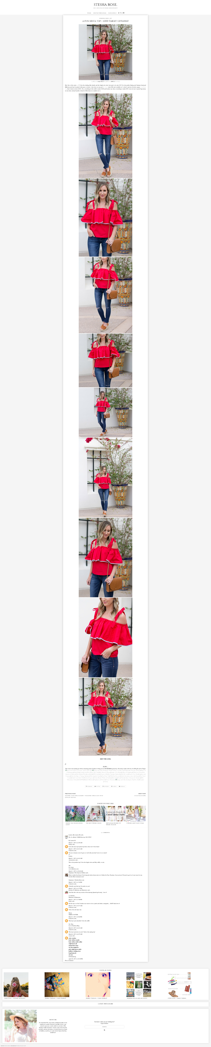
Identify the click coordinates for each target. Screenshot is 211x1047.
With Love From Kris (139, 772)
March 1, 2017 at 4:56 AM (75, 842)
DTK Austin (96, 774)
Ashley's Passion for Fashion (132, 778)
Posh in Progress (88, 778)
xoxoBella (89, 774)
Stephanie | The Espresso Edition (77, 873)
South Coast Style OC (77, 778)
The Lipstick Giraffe (95, 776)
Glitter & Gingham (127, 772)
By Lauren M (72, 840)
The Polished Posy (81, 774)
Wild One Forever (115, 776)
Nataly (70, 844)
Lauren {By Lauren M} (75, 835)
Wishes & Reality (106, 778)
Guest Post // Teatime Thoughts (14, 998)
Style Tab (114, 778)
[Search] (104, 1030)
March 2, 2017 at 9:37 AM (75, 905)
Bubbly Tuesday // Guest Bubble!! (55, 998)
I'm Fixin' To (105, 776)
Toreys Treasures (110, 780)
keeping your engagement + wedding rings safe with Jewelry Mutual (84, 796)
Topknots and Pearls (99, 780)
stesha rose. (105, 4)
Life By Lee (124, 774)
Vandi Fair (121, 778)
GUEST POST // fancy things (177, 998)
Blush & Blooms (88, 780)
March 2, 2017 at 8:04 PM (75, 917)
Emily (70, 901)
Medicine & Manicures (74, 897)
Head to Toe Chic (133, 774)
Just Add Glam (135, 776)
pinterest (106, 786)
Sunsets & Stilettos (70, 774)
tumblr (114, 786)
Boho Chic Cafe (94, 772)
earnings (117, 81)
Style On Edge (75, 776)
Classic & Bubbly (105, 774)
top (92, 81)
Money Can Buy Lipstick (120, 770)
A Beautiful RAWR (78, 780)
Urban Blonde (98, 778)
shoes (109, 81)
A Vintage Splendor (84, 776)
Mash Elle (76, 772)
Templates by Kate (21, 1045)
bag (105, 81)
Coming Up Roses (85, 772)
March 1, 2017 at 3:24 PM (75, 882)
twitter (98, 786)
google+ (123, 786)
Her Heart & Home (104, 772)
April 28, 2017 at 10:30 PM (76, 959)
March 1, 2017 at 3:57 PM (75, 888)
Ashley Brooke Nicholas (133, 770)
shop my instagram (99, 13)
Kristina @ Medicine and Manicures (78, 890)
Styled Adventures (125, 776)
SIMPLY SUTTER (73, 914)
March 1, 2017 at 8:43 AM (75, 858)
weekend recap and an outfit (137, 998)
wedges (106, 87)
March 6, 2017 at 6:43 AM (75, 928)
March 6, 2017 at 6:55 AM (75, 934)
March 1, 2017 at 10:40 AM (76, 871)
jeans (95, 81)
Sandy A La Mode (116, 772)
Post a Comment (69, 960)
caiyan (70, 936)
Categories (112, 13)
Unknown (71, 850)
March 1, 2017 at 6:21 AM (75, 849)
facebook (89, 786)
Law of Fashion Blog (74, 925)
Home (89, 13)
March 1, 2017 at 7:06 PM (75, 899)
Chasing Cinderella (115, 774)
